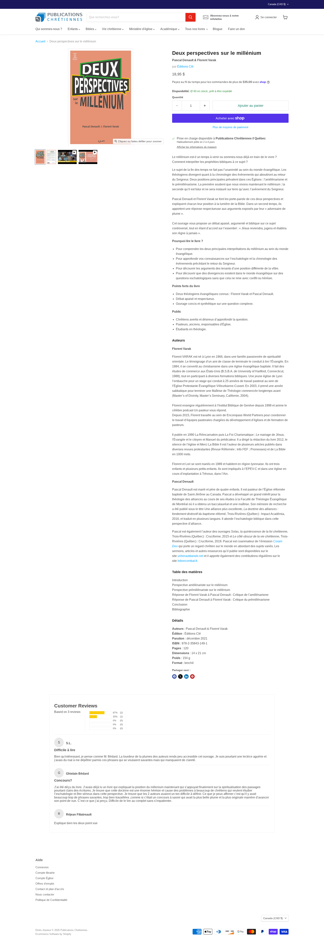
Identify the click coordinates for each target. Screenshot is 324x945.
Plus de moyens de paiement (230, 127)
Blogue (217, 29)
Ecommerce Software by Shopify (53, 934)
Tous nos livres (195, 29)
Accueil (40, 41)
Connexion (42, 867)
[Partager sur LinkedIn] (186, 676)
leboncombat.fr (187, 560)
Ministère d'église (141, 29)
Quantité (177, 97)
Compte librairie (45, 872)
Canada (277, 4)
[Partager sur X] (180, 676)
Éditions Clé (185, 66)
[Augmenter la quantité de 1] (205, 106)
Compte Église (44, 878)
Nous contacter (44, 894)
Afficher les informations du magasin (197, 147)
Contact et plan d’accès (49, 889)
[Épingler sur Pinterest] (192, 676)
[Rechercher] (190, 17)
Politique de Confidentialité (51, 899)
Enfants (73, 29)
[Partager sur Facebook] (174, 676)
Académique (169, 29)
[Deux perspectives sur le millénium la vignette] (40, 157)
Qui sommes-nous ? (48, 29)
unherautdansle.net (190, 556)
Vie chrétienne (112, 29)
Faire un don (236, 29)
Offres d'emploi (44, 883)
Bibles (90, 29)
